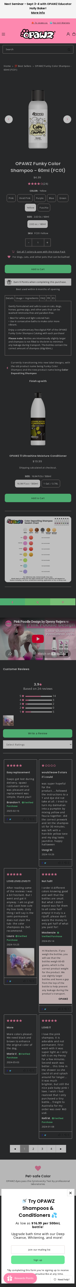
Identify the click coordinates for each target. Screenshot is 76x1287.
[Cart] (73, 34)
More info (38, 13)
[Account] (68, 34)
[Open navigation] (9, 34)
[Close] (70, 1193)
